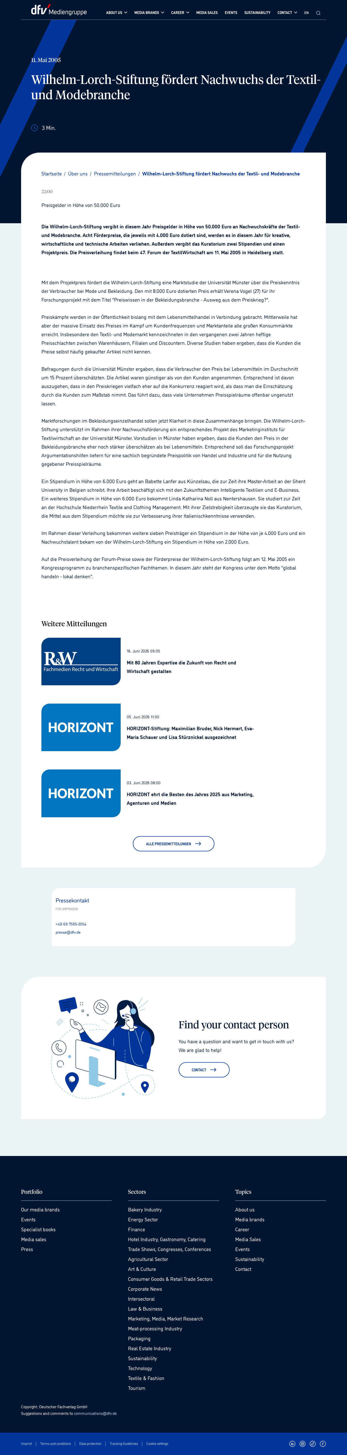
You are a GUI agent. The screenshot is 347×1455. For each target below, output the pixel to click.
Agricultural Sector (148, 1258)
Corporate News (145, 1288)
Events (28, 1219)
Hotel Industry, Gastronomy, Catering (167, 1238)
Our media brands (40, 1209)
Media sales (33, 1238)
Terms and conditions (55, 1443)
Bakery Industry (145, 1209)
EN (306, 12)
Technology (140, 1367)
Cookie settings (157, 1443)
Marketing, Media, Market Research (165, 1318)
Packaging (139, 1338)
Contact (243, 1268)
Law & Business (145, 1308)
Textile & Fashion (146, 1377)
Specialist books (38, 1229)
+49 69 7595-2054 (71, 924)
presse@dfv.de (68, 932)
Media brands (249, 1219)
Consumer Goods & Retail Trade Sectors (170, 1278)
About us (245, 1209)
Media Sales (248, 1238)
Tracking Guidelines (124, 1443)
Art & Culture (142, 1268)
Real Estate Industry (149, 1348)
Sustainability (142, 1357)
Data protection (90, 1443)
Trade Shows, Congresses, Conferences (169, 1248)
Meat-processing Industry (155, 1328)
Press (27, 1248)
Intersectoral (141, 1298)
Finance (136, 1229)
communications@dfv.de (95, 1413)
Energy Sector (143, 1219)
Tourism (136, 1387)
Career (242, 1229)
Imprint (26, 1443)
